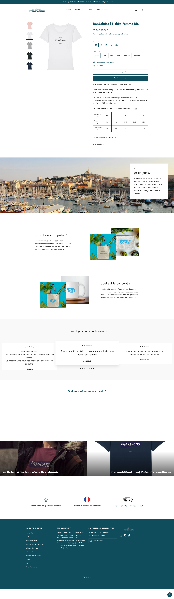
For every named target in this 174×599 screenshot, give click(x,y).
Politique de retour (32, 548)
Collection (79, 9)
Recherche (29, 533)
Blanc (97, 55)
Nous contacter (102, 9)
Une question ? (100, 144)
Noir (119, 55)
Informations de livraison (105, 137)
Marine (127, 55)
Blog (91, 9)
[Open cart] (169, 594)
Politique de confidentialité (35, 544)
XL (116, 45)
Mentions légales (31, 540)
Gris (111, 55)
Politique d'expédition (33, 555)
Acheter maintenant (120, 78)
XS (96, 45)
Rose (104, 55)
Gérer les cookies (32, 567)
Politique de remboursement (35, 552)
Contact (28, 559)
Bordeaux (137, 55)
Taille (96, 41)
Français (86, 577)
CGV (27, 536)
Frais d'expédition (99, 34)
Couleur (97, 51)
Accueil (68, 9)
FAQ (27, 563)
